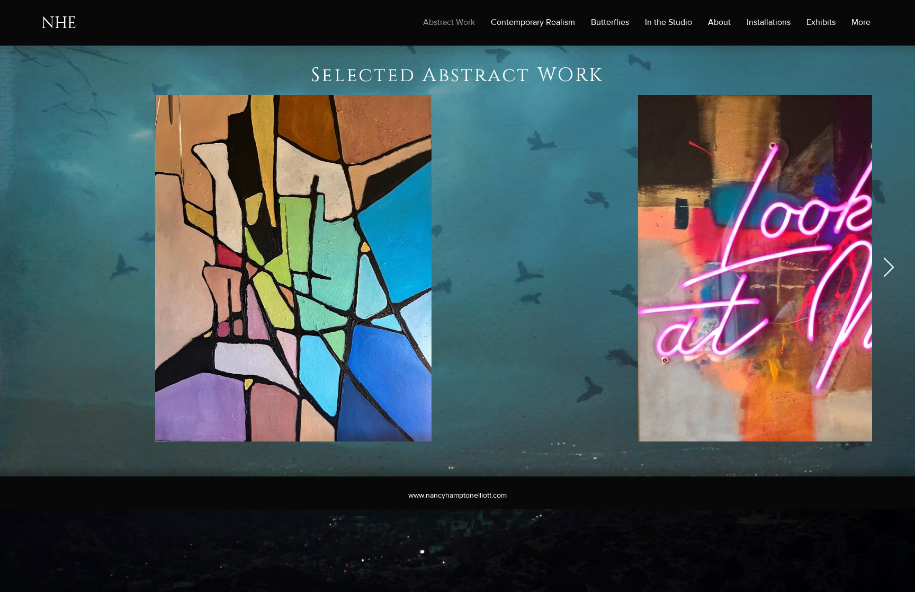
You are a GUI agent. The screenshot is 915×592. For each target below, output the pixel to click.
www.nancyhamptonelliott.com (457, 495)
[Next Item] (889, 268)
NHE (58, 23)
